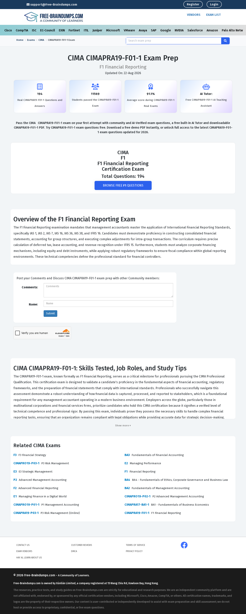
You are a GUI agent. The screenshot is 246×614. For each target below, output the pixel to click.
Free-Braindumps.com (40, 575)
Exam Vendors (24, 551)
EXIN (62, 30)
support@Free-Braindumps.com (53, 4)
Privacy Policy (134, 551)
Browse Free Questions (123, 185)
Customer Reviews (81, 545)
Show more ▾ (123, 425)
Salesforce (195, 30)
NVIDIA (179, 30)
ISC (34, 30)
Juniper (97, 30)
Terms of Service (135, 545)
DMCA (74, 551)
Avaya (143, 30)
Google (166, 30)
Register (193, 4)
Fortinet (75, 30)
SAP (154, 30)
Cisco (8, 30)
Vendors (193, 15)
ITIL (86, 30)
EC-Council (48, 30)
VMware (130, 30)
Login (214, 4)
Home (19, 39)
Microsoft (113, 30)
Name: (33, 304)
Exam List (213, 15)
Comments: (30, 287)
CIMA (41, 39)
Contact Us (23, 545)
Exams (31, 39)
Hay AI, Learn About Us (29, 557)
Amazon (213, 30)
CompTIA (22, 30)
